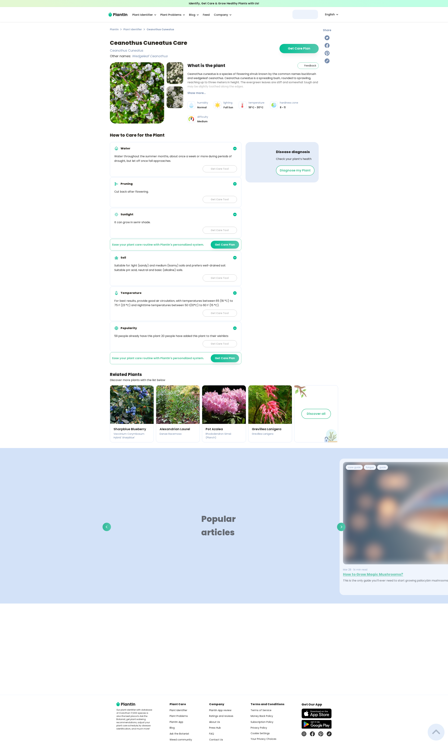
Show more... (196, 93)
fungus (370, 467)
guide (382, 467)
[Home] (117, 14)
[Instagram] (304, 733)
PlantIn (114, 29)
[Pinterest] (327, 53)
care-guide (354, 467)
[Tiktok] (329, 733)
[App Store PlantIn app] (317, 713)
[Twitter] (327, 37)
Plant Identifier (132, 29)
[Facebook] (327, 45)
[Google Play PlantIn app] (317, 724)
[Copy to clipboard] (327, 60)
